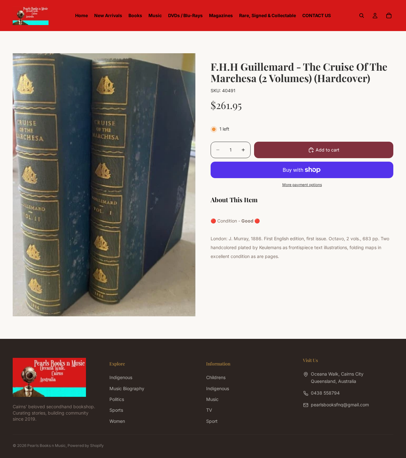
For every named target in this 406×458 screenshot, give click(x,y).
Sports (116, 410)
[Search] (362, 16)
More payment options (302, 185)
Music (212, 399)
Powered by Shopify (86, 445)
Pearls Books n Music (46, 445)
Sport (212, 420)
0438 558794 (325, 393)
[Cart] (389, 16)
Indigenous (120, 377)
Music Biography (126, 388)
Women (117, 420)
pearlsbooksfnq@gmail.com (340, 404)
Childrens (216, 377)
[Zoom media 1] (104, 184)
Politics (116, 399)
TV (209, 410)
